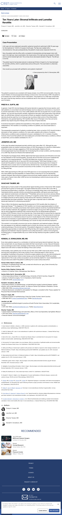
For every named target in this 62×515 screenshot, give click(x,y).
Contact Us (33, 497)
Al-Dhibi (11, 380)
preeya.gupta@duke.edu (19, 298)
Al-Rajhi (23, 380)
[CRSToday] (11, 3)
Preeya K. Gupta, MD (12, 408)
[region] (31, 508)
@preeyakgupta (37, 298)
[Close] (58, 504)
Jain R (9, 388)
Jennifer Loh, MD (11, 413)
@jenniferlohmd (38, 307)
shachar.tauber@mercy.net (20, 313)
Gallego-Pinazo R (21, 393)
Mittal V (5, 388)
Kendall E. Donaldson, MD (14, 423)
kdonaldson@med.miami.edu (21, 288)
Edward (17, 380)
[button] (6, 323)
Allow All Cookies (54, 510)
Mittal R (13, 388)
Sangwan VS (19, 388)
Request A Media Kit (31, 482)
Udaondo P (13, 393)
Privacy (31, 463)
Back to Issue (5, 13)
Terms (31, 468)
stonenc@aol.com (18, 279)
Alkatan (4, 380)
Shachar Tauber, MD (12, 418)
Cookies (31, 472)
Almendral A (16, 398)
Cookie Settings (43, 510)
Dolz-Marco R (6, 393)
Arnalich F (21, 398)
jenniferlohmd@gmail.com (20, 307)
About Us (31, 477)
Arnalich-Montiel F (7, 398)
